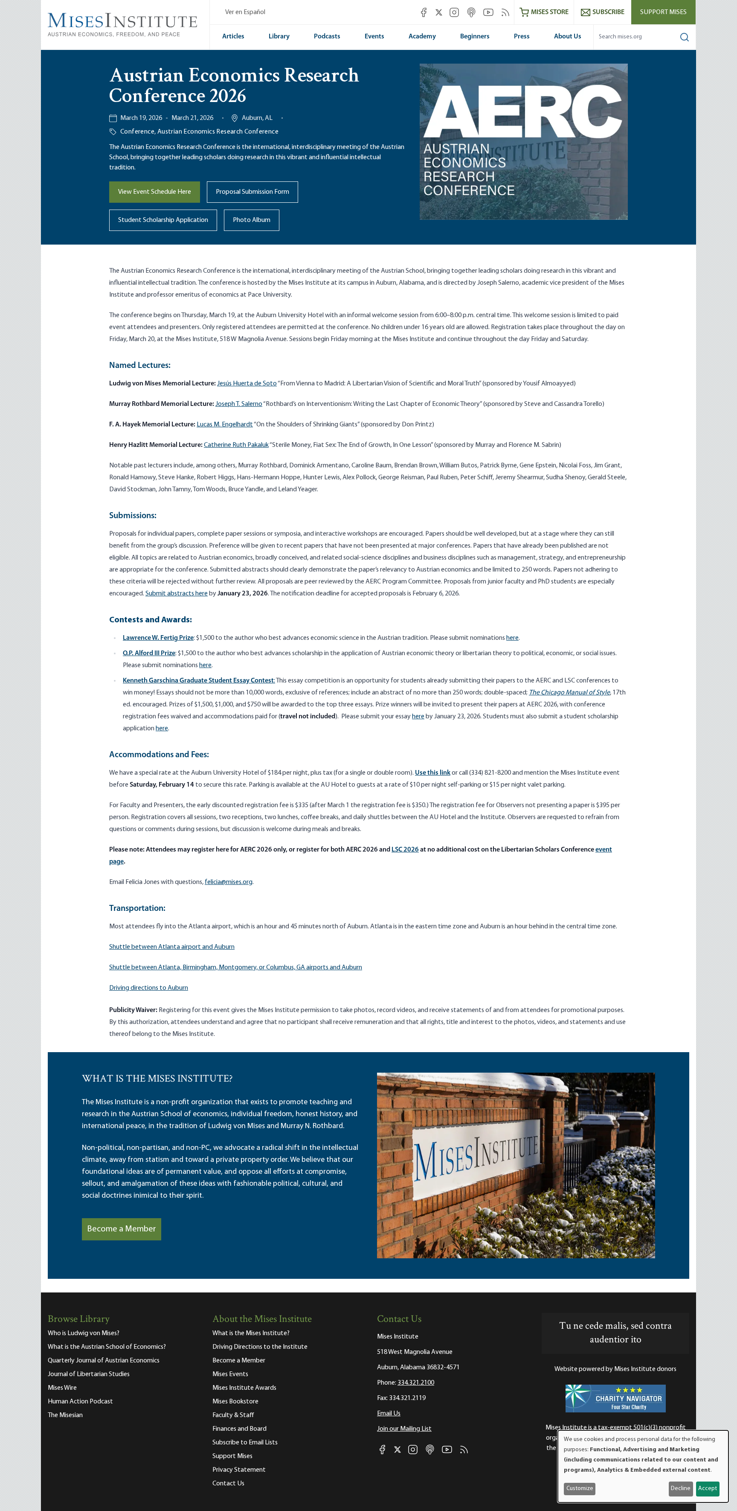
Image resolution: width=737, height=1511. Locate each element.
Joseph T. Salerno (238, 404)
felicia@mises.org (228, 882)
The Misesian (65, 1415)
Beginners (475, 36)
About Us (567, 36)
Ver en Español (245, 12)
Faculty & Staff (233, 1415)
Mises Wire (62, 1388)
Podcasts (327, 36)
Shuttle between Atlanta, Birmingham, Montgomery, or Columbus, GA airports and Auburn (235, 967)
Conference (137, 131)
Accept (707, 1488)
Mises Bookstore (235, 1401)
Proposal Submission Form (252, 192)
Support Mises (663, 12)
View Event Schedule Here (154, 192)
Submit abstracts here (176, 593)
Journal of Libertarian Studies (89, 1374)
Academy (422, 36)
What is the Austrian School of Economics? (107, 1347)
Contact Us (228, 1483)
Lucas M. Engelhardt (225, 424)
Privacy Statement (239, 1470)
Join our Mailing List (404, 1429)
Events (374, 36)
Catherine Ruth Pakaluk (236, 445)
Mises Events (230, 1374)
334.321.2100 (416, 1383)
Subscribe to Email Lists (245, 1442)
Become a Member (121, 1229)
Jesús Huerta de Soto (247, 383)
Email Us (388, 1413)
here (512, 638)
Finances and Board (239, 1429)
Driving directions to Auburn (148, 988)
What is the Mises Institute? (251, 1333)
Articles (233, 36)
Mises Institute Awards (244, 1388)
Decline (681, 1488)
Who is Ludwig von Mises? (83, 1333)
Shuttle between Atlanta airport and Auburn (172, 947)
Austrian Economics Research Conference (218, 131)
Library (279, 36)
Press (522, 36)
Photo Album (251, 220)
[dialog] (643, 1466)
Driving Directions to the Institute (260, 1347)
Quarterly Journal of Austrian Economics (104, 1360)
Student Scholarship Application (163, 220)
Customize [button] (579, 1488)
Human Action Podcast (80, 1401)
